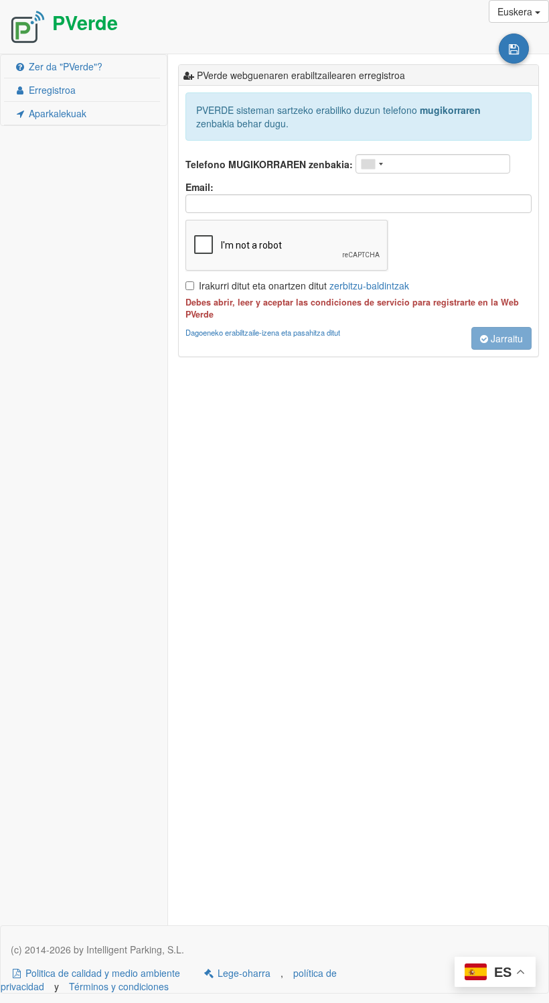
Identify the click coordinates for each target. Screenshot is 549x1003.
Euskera (516, 11)
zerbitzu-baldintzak (369, 285)
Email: (199, 187)
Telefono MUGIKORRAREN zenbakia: (269, 164)
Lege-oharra (242, 973)
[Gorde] (514, 49)
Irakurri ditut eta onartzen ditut (304, 285)
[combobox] (371, 164)
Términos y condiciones (119, 986)
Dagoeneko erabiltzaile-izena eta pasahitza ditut (262, 332)
